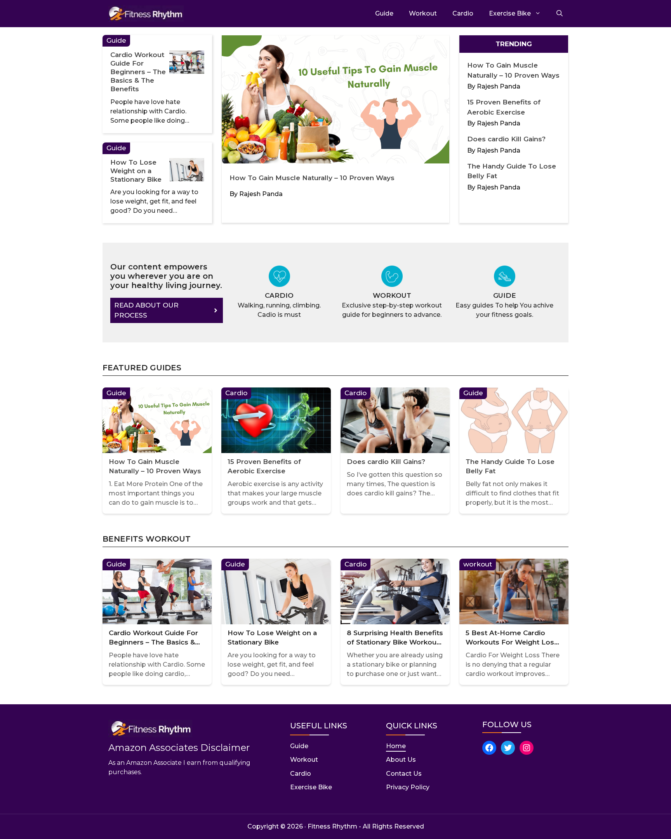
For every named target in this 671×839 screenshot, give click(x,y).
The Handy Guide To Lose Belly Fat (510, 466)
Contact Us (404, 773)
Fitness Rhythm (332, 826)
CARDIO (279, 295)
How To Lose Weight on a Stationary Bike (136, 170)
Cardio (462, 13)
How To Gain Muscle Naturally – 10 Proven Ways (312, 178)
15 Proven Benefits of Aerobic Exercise (264, 466)
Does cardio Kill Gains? (506, 139)
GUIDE (504, 295)
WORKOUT (392, 295)
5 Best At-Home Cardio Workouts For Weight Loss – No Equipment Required (512, 638)
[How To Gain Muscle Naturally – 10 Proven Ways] (335, 100)
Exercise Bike (510, 13)
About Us (401, 759)
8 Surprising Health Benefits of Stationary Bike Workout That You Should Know (395, 638)
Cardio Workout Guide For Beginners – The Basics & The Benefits (138, 72)
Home (396, 746)
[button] (556, 13)
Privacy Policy (407, 787)
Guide (384, 13)
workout (423, 13)
